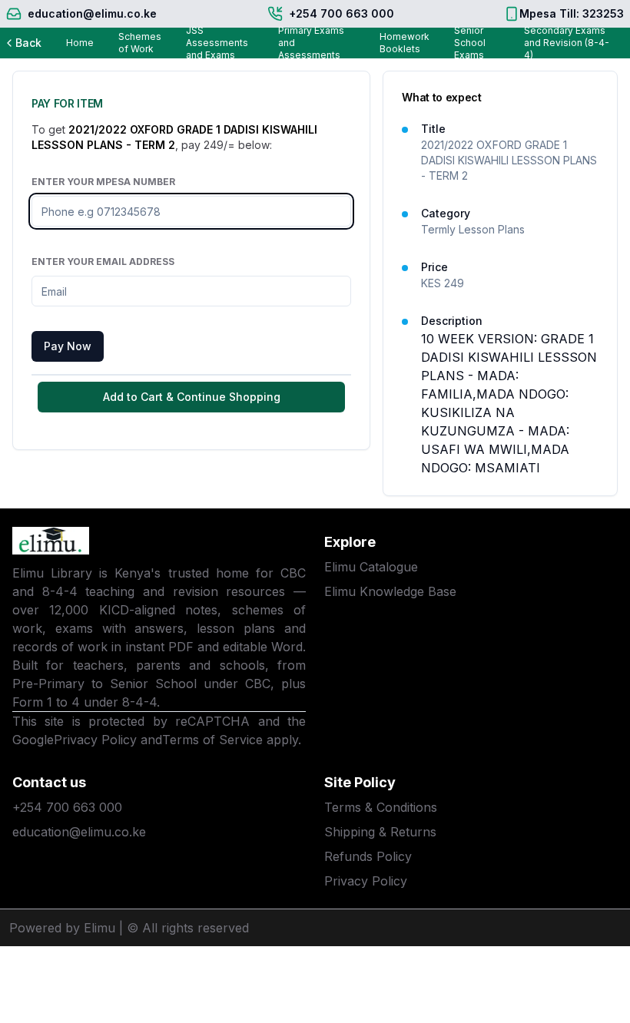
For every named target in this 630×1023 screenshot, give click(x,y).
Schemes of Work (139, 43)
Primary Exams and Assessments (311, 43)
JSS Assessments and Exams (217, 43)
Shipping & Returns (380, 831)
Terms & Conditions (380, 807)
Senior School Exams (470, 43)
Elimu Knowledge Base (390, 591)
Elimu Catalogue (371, 566)
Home (80, 42)
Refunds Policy (368, 856)
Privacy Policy (95, 739)
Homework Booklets (404, 43)
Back (28, 42)
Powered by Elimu (62, 927)
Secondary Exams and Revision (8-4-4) (566, 43)
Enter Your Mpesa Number (103, 181)
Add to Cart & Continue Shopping (191, 396)
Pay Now (67, 346)
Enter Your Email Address (103, 261)
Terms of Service (212, 739)
